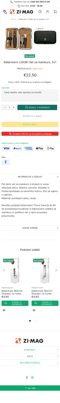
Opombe (6, 87)
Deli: (4, 157)
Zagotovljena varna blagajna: (15, 143)
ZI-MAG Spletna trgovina (22, 11)
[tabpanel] (15, 288)
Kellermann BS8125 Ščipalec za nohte (12, 292)
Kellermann (38, 68)
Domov (13, 19)
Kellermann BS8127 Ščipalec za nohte (42, 292)
